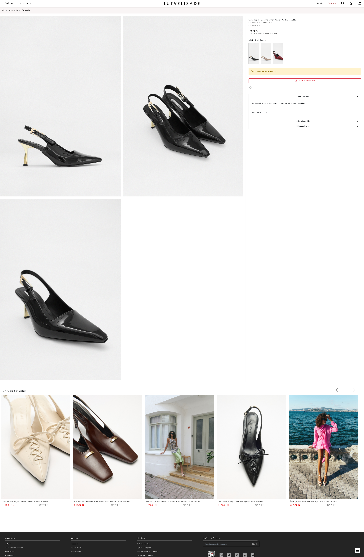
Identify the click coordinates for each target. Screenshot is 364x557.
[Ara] (342, 3)
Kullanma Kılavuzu (303, 126)
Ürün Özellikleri (303, 96)
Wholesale (9, 555)
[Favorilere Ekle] (250, 87)
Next (350, 390)
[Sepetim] (359, 3)
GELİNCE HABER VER (306, 81)
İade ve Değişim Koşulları (147, 551)
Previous (340, 390)
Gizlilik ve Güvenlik (145, 555)
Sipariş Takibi (76, 547)
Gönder (255, 544)
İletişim (8, 544)
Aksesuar (24, 3)
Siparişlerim (76, 551)
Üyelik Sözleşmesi (144, 547)
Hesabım (74, 544)
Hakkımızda (10, 551)
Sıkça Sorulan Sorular (14, 547)
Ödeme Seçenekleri (303, 121)
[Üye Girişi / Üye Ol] (351, 3)
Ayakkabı (9, 3)
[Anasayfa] (3, 10)
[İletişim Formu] (357, 550)
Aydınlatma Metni (144, 544)
